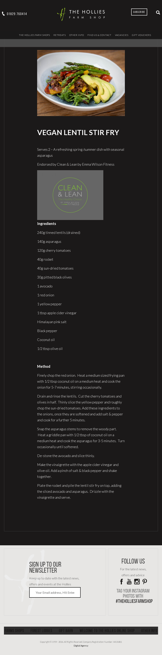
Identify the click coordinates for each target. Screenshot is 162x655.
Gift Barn (66, 630)
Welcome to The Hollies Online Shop (107, 630)
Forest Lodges (41, 630)
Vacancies (121, 35)
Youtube (129, 581)
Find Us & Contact (99, 35)
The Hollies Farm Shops (34, 35)
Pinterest (144, 581)
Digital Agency (81, 645)
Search (158, 12)
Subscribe (139, 12)
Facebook (121, 581)
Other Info (76, 35)
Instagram (136, 581)
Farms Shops (14, 630)
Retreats (60, 35)
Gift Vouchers (141, 35)
